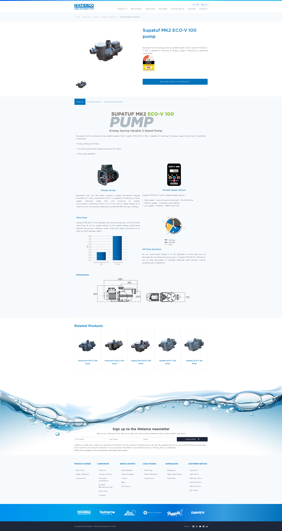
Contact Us (203, 9)
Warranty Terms (196, 478)
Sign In (205, 4)
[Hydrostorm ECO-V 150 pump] (114, 345)
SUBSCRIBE (190, 439)
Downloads (163, 9)
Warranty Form (195, 486)
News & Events (136, 9)
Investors (102, 495)
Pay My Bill (194, 490)
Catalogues (171, 470)
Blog (123, 482)
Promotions (125, 486)
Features (80, 102)
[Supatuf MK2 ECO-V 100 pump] (141, 345)
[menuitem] (84, 470)
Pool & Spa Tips (195, 482)
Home (78, 17)
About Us (102, 470)
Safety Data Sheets (174, 474)
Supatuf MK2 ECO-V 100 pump (129, 17)
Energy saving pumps (109, 17)
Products (121, 9)
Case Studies (150, 9)
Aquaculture (80, 478)
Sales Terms (194, 474)
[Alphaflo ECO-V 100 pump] (167, 345)
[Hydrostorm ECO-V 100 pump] (87, 345)
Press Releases (126, 470)
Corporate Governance (103, 479)
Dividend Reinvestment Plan (106, 486)
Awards (124, 478)
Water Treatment (82, 474)
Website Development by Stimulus (105, 526)
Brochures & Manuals (113, 102)
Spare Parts (171, 478)
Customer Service (177, 9)
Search (194, 4)
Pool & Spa (87, 17)
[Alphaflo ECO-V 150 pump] (194, 345)
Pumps (96, 17)
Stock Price (103, 491)
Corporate (192, 9)
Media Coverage (127, 474)
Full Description (94, 102)
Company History (105, 474)
